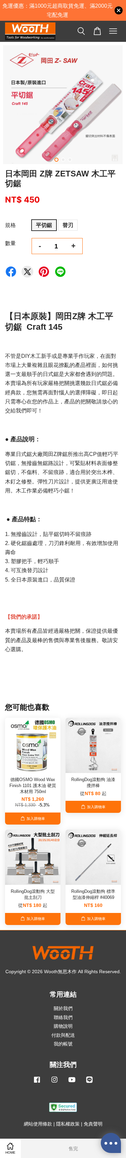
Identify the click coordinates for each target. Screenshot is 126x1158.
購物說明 (63, 1026)
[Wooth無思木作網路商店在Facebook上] (37, 1082)
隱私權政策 (68, 1124)
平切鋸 (44, 225)
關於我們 (63, 1008)
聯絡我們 (63, 1017)
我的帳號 (63, 1044)
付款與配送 (63, 1035)
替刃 (67, 225)
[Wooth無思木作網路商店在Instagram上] (54, 1082)
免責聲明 (93, 1124)
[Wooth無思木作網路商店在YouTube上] (72, 1082)
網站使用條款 (38, 1124)
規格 (10, 225)
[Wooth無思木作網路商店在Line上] (89, 1082)
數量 (10, 243)
